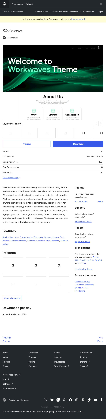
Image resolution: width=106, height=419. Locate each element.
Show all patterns (12, 298)
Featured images (51, 237)
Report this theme (82, 241)
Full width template (18, 241)
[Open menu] (102, 4)
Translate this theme (83, 269)
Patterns (32, 366)
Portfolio (41, 241)
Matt (6, 379)
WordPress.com (11, 374)
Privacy (6, 366)
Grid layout (32, 241)
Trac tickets (80, 291)
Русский (82, 263)
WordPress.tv (62, 366)
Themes (6, 12)
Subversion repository (84, 285)
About (5, 352)
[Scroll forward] (101, 123)
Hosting (6, 361)
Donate (85, 361)
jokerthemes (12, 38)
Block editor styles (11, 237)
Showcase (33, 352)
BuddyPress (10, 388)
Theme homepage (10, 177)
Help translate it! (78, 19)
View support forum (83, 221)
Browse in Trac (81, 288)
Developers (59, 361)
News (5, 357)
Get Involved (86, 352)
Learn (57, 352)
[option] (13, 265)
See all (100, 201)
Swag (84, 366)
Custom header (26, 237)
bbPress (8, 384)
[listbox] (36, 275)
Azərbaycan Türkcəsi (19, 400)
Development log (82, 281)
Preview (27, 144)
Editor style (38, 237)
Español (98, 260)
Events (83, 357)
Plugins (31, 361)
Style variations (52, 241)
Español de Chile (87, 260)
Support (58, 357)
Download (78, 144)
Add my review (81, 201)
